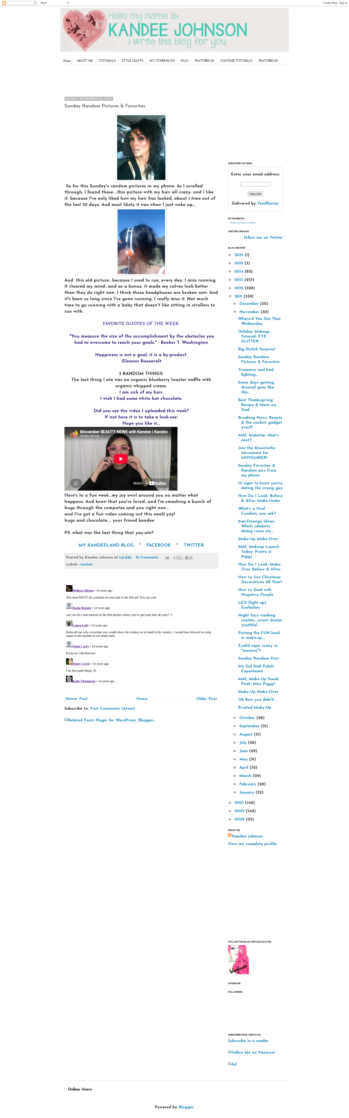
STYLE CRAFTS (132, 60)
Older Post (206, 699)
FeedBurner (268, 204)
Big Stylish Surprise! (256, 349)
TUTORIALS (107, 60)
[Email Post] (166, 558)
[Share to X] (183, 558)
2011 (239, 297)
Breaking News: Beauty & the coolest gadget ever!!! (260, 423)
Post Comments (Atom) (112, 709)
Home (67, 60)
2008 (240, 819)
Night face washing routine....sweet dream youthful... (260, 620)
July (243, 743)
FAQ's (185, 60)
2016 (239, 255)
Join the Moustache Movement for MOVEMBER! (256, 453)
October (247, 718)
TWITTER (193, 545)
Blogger (186, 1107)
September (250, 726)
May (244, 759)
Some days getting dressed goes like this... (256, 387)
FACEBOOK (159, 545)
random (86, 564)
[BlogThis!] (179, 558)
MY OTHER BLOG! (162, 60)
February (248, 784)
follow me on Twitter (263, 238)
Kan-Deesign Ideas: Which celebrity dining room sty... (256, 526)
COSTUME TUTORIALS (236, 60)
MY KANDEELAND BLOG (106, 545)
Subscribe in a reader (248, 1041)
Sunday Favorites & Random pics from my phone (257, 470)
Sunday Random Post (258, 659)
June (244, 751)
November (250, 312)
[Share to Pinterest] (191, 558)
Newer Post (76, 699)
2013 (239, 280)
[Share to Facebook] (187, 558)
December (249, 304)
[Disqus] (141, 634)
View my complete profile (252, 844)
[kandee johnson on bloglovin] (238, 973)
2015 (239, 263)
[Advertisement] (139, 80)
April (244, 768)
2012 (239, 288)
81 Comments (147, 558)
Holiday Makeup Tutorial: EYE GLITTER (254, 336)
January (247, 793)
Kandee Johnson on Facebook (242, 223)
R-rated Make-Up (254, 708)
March (246, 776)
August (246, 735)
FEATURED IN (204, 60)
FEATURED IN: (269, 60)
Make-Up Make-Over (258, 539)
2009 (240, 811)
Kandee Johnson (247, 836)
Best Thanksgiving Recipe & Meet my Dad (257, 405)
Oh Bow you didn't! (256, 700)
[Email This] (175, 558)
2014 (239, 272)
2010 (239, 803)
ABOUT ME (85, 60)
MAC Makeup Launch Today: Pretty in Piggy (258, 552)
